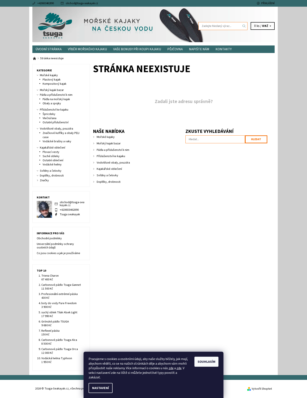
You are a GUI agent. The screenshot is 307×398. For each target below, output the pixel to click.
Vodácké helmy (52, 164)
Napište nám (199, 49)
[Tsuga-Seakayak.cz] (55, 26)
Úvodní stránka (49, 49)
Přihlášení (268, 3)
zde (171, 368)
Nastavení (100, 388)
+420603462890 (45, 3)
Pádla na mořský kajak (56, 99)
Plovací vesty (51, 152)
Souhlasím (206, 361)
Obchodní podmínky (49, 238)
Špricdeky (49, 114)
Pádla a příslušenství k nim (113, 150)
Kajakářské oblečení (109, 169)
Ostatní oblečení (53, 160)
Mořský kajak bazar (109, 143)
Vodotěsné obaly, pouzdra (113, 163)
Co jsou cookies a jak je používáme (58, 253)
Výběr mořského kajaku (87, 49)
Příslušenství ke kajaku (111, 156)
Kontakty (224, 49)
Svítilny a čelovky (107, 175)
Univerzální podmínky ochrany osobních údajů (55, 246)
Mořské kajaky (106, 137)
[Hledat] (244, 26)
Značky (44, 180)
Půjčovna (175, 49)
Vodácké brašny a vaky (57, 141)
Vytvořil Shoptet (262, 389)
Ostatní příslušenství (56, 122)
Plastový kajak (52, 80)
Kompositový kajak (54, 84)
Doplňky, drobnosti (109, 182)
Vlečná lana (49, 118)
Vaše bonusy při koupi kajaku (137, 49)
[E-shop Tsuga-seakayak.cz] (35, 58)
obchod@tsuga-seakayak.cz (82, 3)
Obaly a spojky (52, 103)
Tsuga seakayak (70, 214)
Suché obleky (51, 156)
